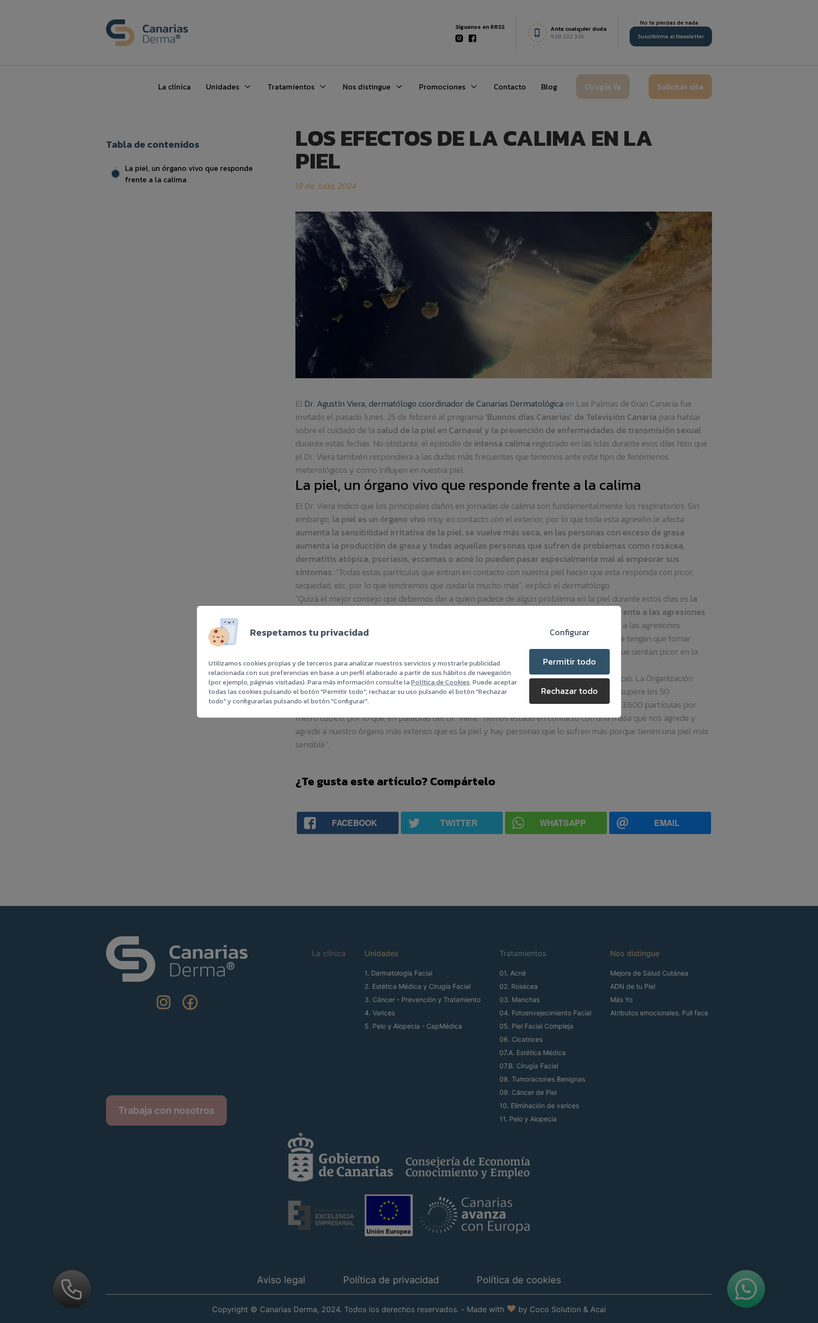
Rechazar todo (569, 690)
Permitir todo (569, 661)
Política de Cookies (440, 682)
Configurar (570, 632)
